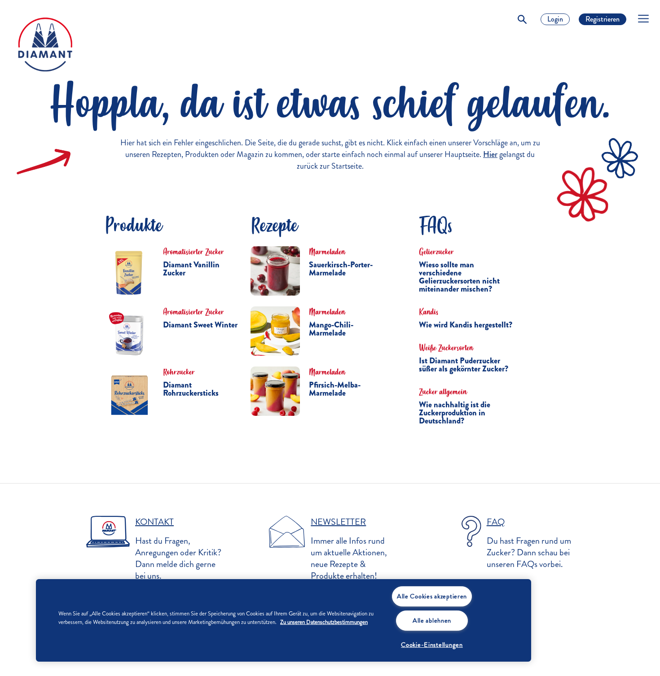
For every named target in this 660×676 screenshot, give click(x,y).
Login (555, 19)
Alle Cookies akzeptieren (432, 596)
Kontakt (154, 522)
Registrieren (602, 19)
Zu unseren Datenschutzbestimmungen (324, 622)
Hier (490, 154)
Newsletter (338, 522)
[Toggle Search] (522, 19)
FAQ (496, 522)
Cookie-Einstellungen (431, 644)
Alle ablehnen (432, 620)
